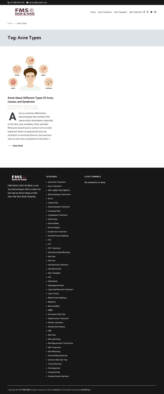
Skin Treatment (135, 12)
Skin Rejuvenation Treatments (60, 343)
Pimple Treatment (55, 323)
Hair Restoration (54, 269)
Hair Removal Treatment (58, 265)
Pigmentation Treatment (58, 318)
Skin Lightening (54, 339)
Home (93, 12)
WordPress (85, 390)
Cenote (56, 390)
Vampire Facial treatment (58, 376)
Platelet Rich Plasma (56, 327)
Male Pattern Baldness (57, 298)
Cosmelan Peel (54, 211)
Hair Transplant (120, 12)
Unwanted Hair (54, 372)
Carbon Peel (53, 203)
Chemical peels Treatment (59, 207)
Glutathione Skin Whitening (59, 252)
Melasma (52, 302)
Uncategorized (54, 368)
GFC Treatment (54, 248)
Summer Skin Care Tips (57, 360)
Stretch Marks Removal (57, 356)
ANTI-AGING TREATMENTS (59, 190)
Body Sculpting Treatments (59, 194)
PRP (50, 331)
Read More (18, 146)
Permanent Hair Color (57, 314)
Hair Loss (51, 261)
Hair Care (51, 256)
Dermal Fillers (53, 223)
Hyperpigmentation (56, 285)
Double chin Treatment (57, 232)
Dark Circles (53, 219)
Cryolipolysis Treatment (58, 215)
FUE (49, 240)
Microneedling (53, 306)
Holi (49, 277)
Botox (50, 199)
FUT (49, 244)
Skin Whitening (54, 351)
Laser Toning (53, 294)
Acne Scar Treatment (57, 182)
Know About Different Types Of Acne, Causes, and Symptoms (30, 100)
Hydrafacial (52, 281)
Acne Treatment (105, 12)
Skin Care (27, 106)
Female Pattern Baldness (58, 236)
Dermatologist (54, 227)
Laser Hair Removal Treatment (60, 289)
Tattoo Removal (54, 364)
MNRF (50, 310)
